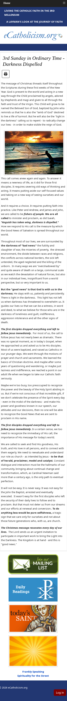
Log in (60, 692)
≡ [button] (64, 3)
